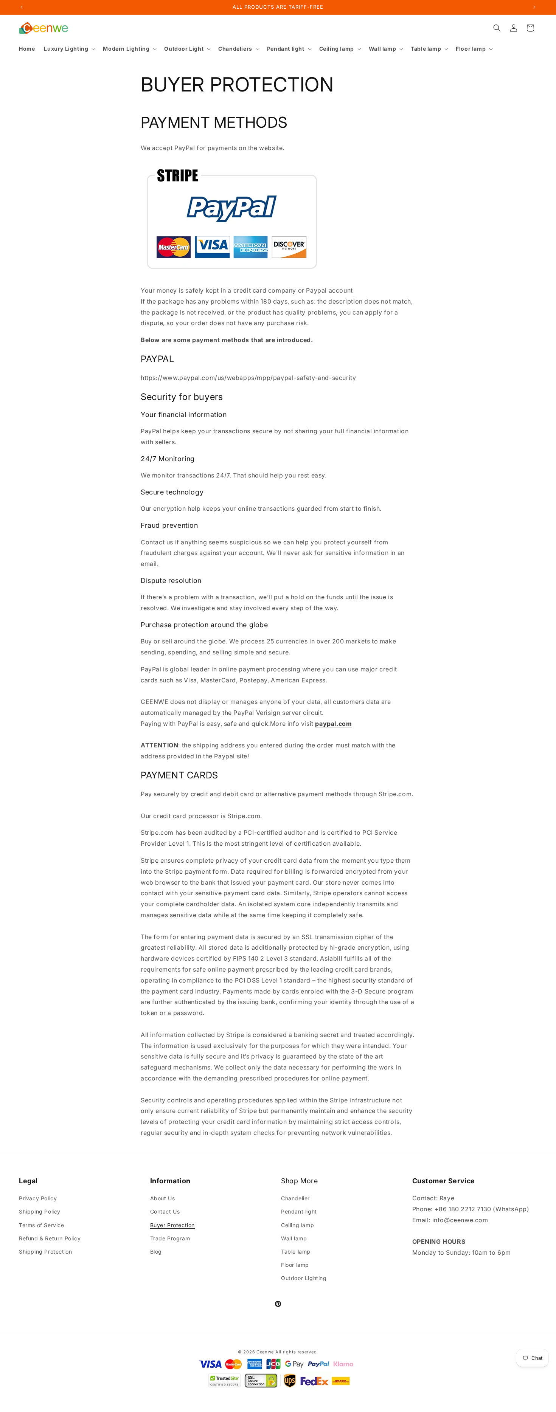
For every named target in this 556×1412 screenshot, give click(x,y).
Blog (156, 1251)
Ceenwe (265, 1352)
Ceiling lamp (297, 1225)
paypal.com (333, 723)
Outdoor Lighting (304, 1278)
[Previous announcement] (21, 7)
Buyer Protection (172, 1225)
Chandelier (295, 1198)
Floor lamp (295, 1265)
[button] (68, 49)
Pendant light (299, 1211)
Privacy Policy (38, 1198)
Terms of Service (41, 1225)
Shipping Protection (45, 1251)
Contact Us (165, 1211)
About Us (162, 1198)
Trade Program (170, 1238)
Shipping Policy (40, 1211)
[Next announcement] (534, 7)
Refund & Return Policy (50, 1238)
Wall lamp (294, 1238)
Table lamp (296, 1251)
